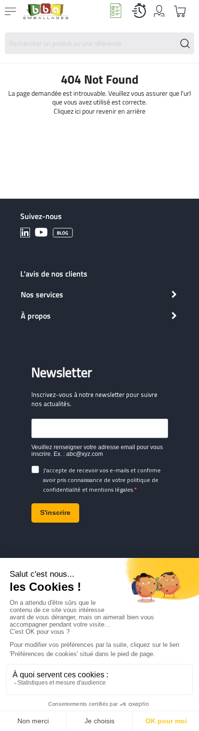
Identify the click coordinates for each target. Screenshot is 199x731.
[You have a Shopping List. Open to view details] (180, 11)
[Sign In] (159, 16)
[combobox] (99, 43)
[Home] (45, 11)
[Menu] (12, 11)
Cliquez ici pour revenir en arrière (99, 111)
